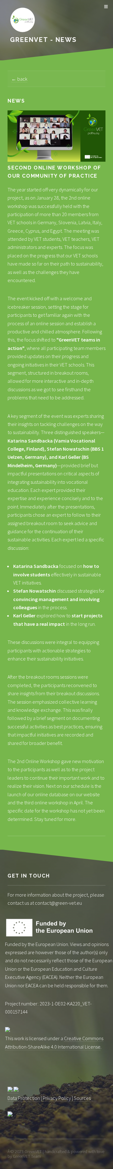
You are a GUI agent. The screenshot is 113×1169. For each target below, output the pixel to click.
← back (19, 79)
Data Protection (24, 1098)
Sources (82, 1098)
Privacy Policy (57, 1098)
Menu (105, 7)
